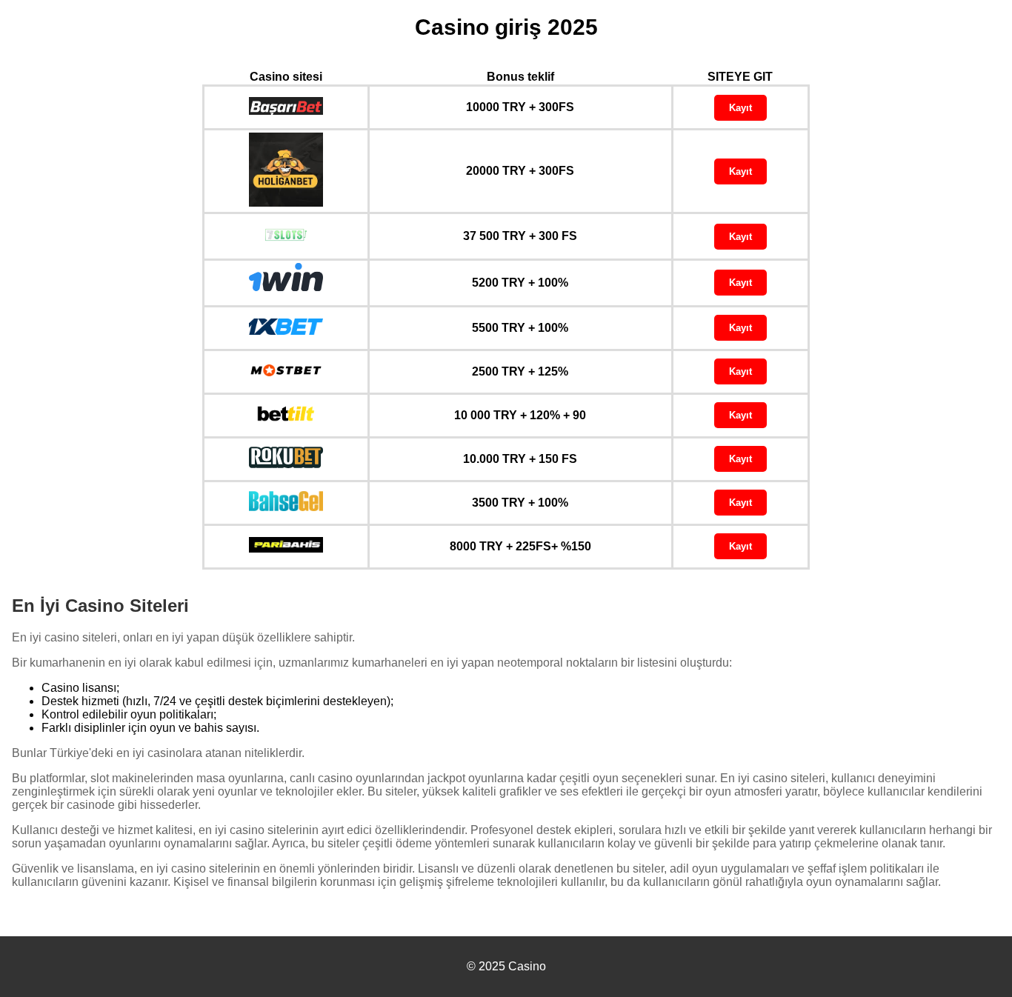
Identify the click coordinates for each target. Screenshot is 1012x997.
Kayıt (740, 107)
